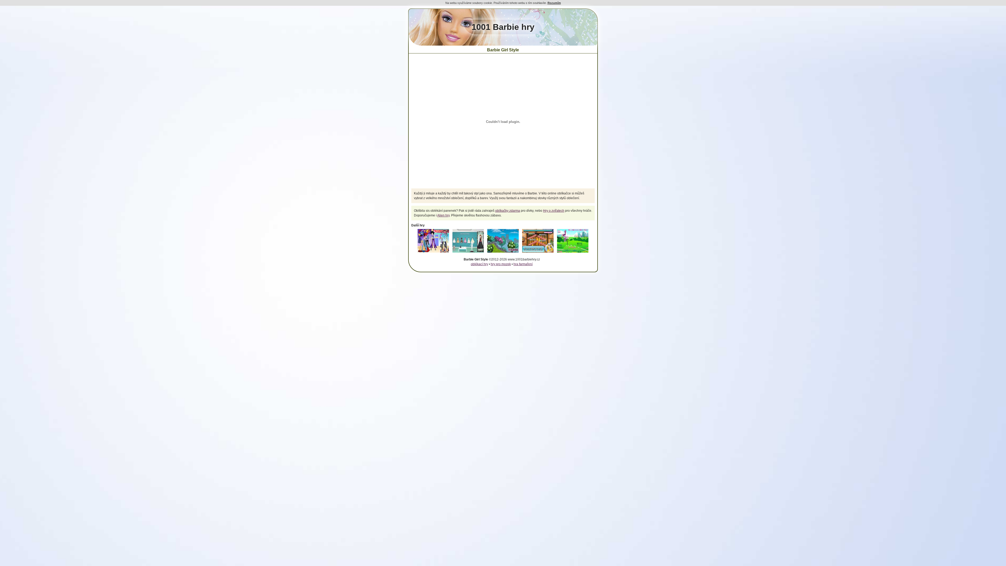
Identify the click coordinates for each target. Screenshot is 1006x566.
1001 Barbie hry (503, 27)
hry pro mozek (501, 264)
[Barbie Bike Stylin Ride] (573, 253)
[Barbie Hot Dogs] (538, 253)
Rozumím (554, 2)
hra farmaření (523, 264)
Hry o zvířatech (553, 211)
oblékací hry (479, 264)
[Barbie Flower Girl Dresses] (468, 253)
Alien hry (443, 215)
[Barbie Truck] (503, 253)
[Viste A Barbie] (433, 253)
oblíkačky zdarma (507, 211)
